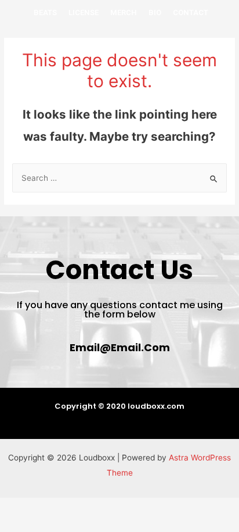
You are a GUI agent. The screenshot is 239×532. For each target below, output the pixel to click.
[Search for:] (119, 178)
